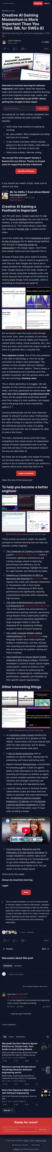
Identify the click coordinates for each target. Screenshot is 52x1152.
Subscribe (38, 3)
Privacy (26, 1141)
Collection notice (40, 1141)
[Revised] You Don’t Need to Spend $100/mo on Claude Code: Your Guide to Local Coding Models (19, 1046)
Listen (46, 42)
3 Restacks (30, 932)
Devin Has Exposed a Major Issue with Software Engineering (18, 1091)
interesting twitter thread (22, 735)
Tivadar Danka (33, 636)
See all (7, 1110)
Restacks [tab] (17, 966)
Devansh (37, 578)
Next (44, 949)
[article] (26, 1052)
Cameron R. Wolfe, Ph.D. (26, 554)
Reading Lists (8, 11)
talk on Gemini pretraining (20, 753)
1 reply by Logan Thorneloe (20, 1014)
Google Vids (23, 229)
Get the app (35, 1145)
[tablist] (12, 965)
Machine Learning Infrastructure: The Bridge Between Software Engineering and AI (19, 1070)
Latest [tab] (11, 1037)
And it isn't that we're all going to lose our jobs (19, 1097)
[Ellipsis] (49, 994)
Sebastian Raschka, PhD (37, 606)
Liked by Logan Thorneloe (18, 997)
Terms (32, 1141)
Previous (9, 949)
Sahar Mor (11, 994)
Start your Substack (21, 1145)
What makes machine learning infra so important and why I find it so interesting (19, 1076)
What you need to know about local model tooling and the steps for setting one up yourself (19, 1053)
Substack (16, 1149)
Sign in (47, 3)
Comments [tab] (7, 966)
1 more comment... (9, 1024)
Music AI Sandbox (18, 219)
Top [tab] (4, 1037)
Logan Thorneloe (14, 41)
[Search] (47, 1036)
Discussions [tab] (20, 1037)
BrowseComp (29, 764)
